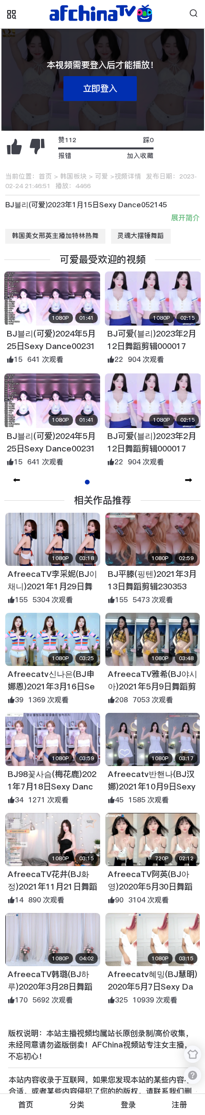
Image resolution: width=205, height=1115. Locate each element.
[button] (188, 480)
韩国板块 (73, 176)
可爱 (101, 176)
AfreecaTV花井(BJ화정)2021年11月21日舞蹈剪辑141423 (52, 886)
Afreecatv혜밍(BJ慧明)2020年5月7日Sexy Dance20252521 (152, 986)
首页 (45, 176)
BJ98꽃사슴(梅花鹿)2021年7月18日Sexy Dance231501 (52, 786)
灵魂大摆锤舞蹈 (140, 235)
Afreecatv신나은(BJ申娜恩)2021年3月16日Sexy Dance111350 (51, 686)
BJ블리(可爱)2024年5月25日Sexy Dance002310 (51, 346)
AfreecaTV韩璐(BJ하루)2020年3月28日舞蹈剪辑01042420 (50, 986)
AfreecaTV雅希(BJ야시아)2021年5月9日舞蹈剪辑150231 (152, 686)
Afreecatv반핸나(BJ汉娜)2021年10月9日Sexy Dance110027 (151, 786)
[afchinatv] (102, 14)
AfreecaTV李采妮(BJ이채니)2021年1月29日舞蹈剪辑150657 (52, 586)
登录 (128, 1104)
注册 (179, 1104)
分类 (76, 1104)
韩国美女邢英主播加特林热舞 (55, 235)
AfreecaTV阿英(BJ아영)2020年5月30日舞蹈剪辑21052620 (150, 886)
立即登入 (100, 88)
